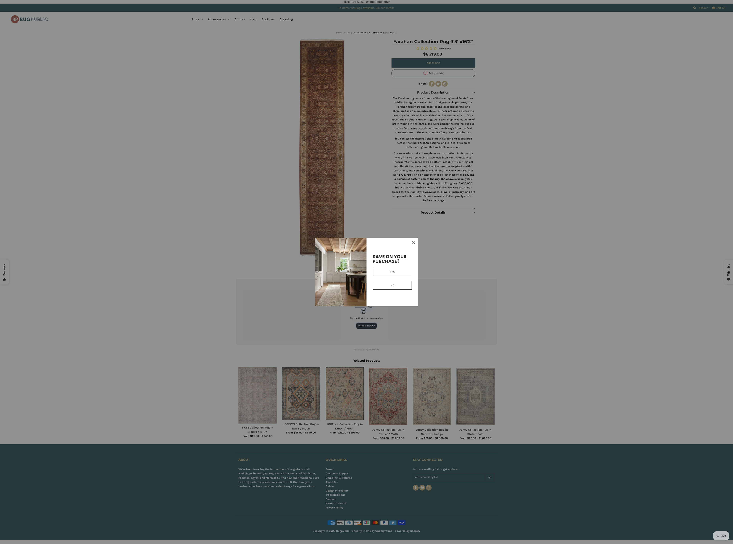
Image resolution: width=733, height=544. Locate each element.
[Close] (413, 242)
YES (392, 272)
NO (392, 285)
